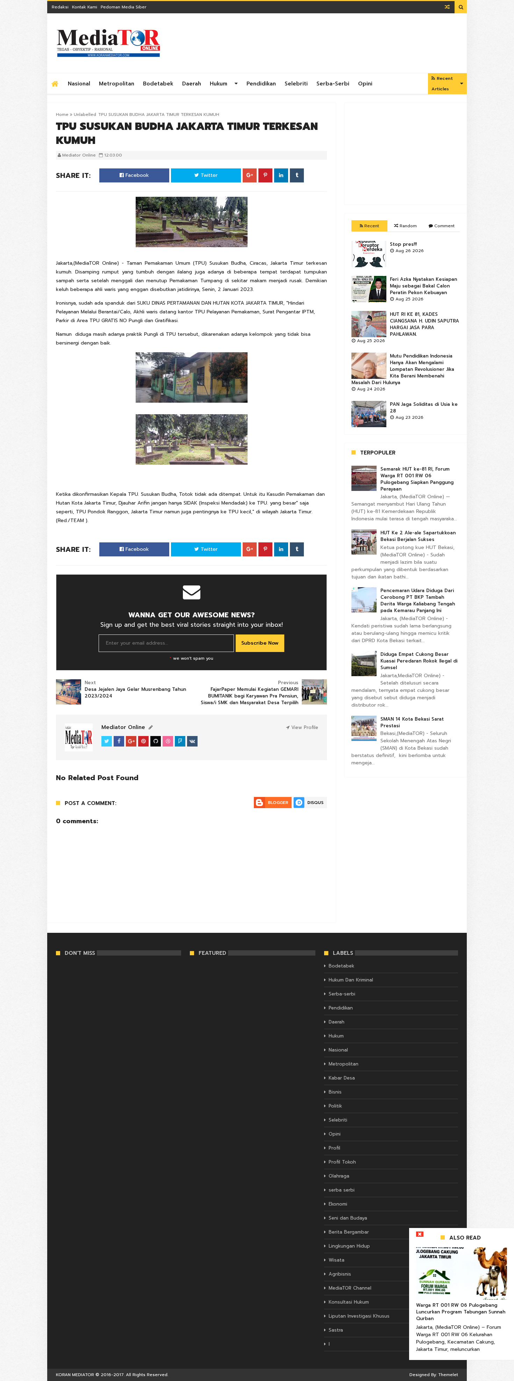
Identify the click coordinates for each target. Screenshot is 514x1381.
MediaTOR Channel (350, 1288)
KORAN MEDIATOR (75, 1375)
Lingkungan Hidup (349, 1246)
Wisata (336, 1260)
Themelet (448, 1375)
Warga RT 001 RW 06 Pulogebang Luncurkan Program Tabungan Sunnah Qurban (460, 1312)
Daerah (191, 84)
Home (62, 114)
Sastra (336, 1330)
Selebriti (296, 84)
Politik (335, 1106)
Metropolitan (116, 84)
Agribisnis (340, 1274)
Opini (365, 84)
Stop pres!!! (403, 244)
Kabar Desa (342, 1078)
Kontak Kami (84, 7)
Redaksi (60, 7)
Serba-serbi (332, 84)
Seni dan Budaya (348, 1218)
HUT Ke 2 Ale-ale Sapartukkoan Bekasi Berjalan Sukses (418, 536)
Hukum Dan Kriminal (351, 980)
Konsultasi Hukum (349, 1302)
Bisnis (335, 1092)
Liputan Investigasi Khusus (359, 1316)
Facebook (136, 175)
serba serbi (342, 1190)
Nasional (79, 84)
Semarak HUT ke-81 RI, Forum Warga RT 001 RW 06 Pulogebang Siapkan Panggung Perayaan (417, 479)
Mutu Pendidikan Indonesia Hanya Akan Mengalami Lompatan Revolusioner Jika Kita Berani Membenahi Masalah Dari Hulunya (402, 369)
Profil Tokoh (342, 1162)
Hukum (218, 84)
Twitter (208, 175)
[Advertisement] (405, 153)
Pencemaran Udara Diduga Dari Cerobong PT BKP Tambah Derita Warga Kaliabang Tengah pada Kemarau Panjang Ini (417, 600)
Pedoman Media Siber (124, 7)
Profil (334, 1148)
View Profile (304, 727)
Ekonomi (338, 1204)
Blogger (278, 802)
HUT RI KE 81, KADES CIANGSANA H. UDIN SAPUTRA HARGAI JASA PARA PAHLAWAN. (424, 324)
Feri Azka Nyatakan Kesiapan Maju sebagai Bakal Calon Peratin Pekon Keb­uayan (423, 286)
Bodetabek (158, 84)
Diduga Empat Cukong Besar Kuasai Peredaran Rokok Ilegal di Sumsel (418, 661)
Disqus (315, 802)
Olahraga (339, 1176)
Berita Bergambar (349, 1232)
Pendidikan (261, 84)
